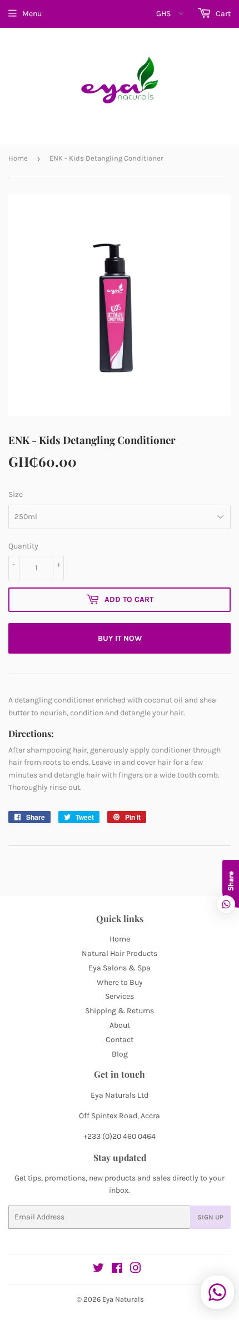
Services (119, 996)
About (119, 1025)
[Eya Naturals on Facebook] (117, 1269)
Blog (120, 1054)
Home (18, 158)
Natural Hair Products (119, 953)
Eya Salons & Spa (119, 968)
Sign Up (210, 1217)
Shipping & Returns (119, 1010)
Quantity (23, 546)
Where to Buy (120, 982)
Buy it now (120, 638)
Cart (222, 13)
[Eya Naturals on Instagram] (135, 1269)
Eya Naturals (123, 1299)
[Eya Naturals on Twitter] (98, 1269)
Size (15, 494)
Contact (119, 1039)
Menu (32, 13)
